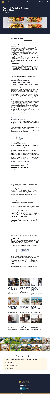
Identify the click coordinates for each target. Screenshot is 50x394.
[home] (7, 1)
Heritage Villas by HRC (14, 377)
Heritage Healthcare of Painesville (35, 378)
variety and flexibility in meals (28, 40)
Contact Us (46, 1)
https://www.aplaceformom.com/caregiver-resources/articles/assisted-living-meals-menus (24, 266)
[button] (27, 1)
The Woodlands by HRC (22, 377)
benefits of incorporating (15, 63)
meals (26, 47)
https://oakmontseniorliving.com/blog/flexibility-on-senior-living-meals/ (21, 267)
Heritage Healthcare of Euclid (24, 378)
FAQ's (42, 1)
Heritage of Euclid (36, 377)
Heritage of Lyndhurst (29, 377)
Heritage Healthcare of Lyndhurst (14, 378)
